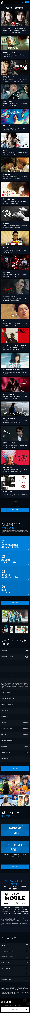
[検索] (23, 2)
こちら (23, 686)
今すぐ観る (15, 510)
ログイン (26, 2)
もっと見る (15, 501)
